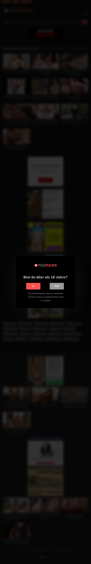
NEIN (57, 286)
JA (33, 286)
